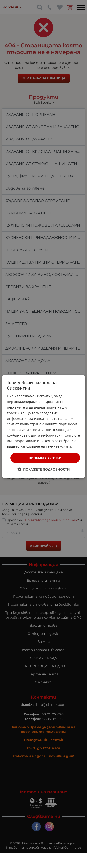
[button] (43, 469)
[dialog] (43, 426)
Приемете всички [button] (45, 458)
